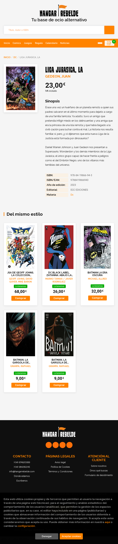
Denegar (47, 536)
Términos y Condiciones (60, 471)
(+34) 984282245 (22, 467)
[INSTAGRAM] (56, 445)
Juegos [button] (28, 43)
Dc (15, 57)
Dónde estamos (22, 476)
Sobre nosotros (98, 466)
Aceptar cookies (71, 536)
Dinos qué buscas (99, 470)
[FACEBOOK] (69, 445)
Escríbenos (22, 480)
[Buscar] (109, 30)
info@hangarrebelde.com (22, 471)
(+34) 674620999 (22, 462)
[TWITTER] (62, 445)
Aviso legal (60, 462)
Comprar (20, 298)
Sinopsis (52, 101)
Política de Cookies (60, 467)
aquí (107, 522)
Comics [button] (17, 43)
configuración (26, 525)
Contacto (22, 456)
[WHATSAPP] (49, 445)
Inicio (7, 57)
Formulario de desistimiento (99, 475)
